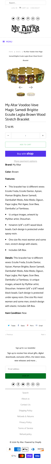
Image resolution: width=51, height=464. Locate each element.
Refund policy (26, 434)
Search (25, 393)
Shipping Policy (25, 410)
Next (43, 334)
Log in (14, 8)
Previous (9, 334)
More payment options (25, 161)
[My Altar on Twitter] (13, 19)
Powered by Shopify (33, 442)
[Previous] (20, 87)
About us (25, 399)
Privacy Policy (25, 422)
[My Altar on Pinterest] (28, 19)
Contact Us (25, 405)
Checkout (35, 8)
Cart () (25, 8)
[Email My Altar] (38, 19)
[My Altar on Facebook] (18, 19)
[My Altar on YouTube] (23, 19)
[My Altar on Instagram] (33, 19)
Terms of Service (25, 428)
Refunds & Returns (25, 416)
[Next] (31, 87)
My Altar (20, 442)
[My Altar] (25, 29)
